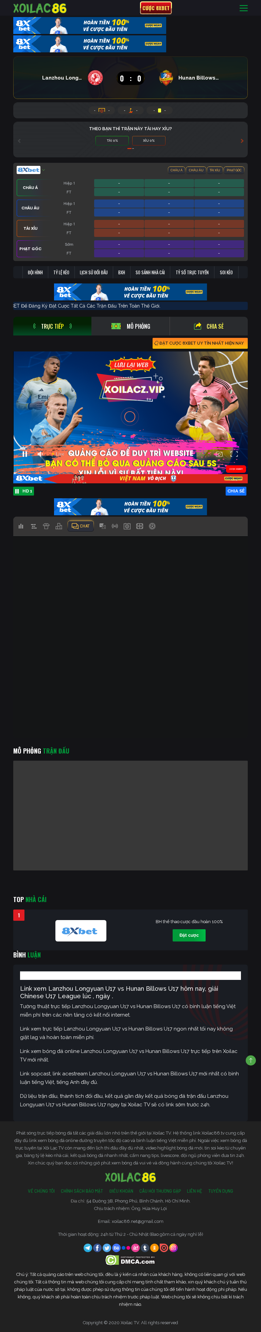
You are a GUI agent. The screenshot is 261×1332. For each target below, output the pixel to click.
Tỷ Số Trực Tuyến (192, 272)
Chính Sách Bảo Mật (82, 1191)
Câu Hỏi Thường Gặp (160, 1191)
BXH (121, 272)
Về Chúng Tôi (41, 1191)
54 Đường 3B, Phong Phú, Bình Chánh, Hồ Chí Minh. (138, 1201)
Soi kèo (226, 272)
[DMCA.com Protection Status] (130, 1259)
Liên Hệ (194, 1191)
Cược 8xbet (156, 8)
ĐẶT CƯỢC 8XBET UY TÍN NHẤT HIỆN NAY (201, 343)
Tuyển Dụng (220, 1191)
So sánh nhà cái (150, 272)
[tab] (52, 326)
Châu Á (176, 170)
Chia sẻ (215, 326)
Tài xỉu (215, 170)
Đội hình (35, 272)
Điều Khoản (121, 1191)
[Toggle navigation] (244, 8)
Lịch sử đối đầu (94, 272)
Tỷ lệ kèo (61, 272)
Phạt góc (234, 170)
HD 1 (27, 491)
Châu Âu (196, 170)
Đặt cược (189, 935)
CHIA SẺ (236, 491)
